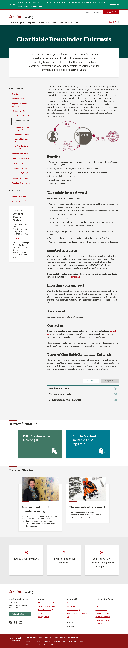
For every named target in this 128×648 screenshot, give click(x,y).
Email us (16, 238)
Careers (40, 613)
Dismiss (112, 5)
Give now (70, 603)
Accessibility (82, 641)
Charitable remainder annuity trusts (21, 128)
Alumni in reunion (101, 610)
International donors (103, 617)
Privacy (38, 641)
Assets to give (17, 163)
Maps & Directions (45, 638)
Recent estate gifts (19, 201)
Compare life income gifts (20, 140)
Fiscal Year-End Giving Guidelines (30, 6)
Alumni (98, 606)
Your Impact (65, 22)
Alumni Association (44, 610)
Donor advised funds (20, 153)
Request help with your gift (76, 613)
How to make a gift (73, 610)
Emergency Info (72, 638)
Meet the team (18, 99)
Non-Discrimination (69, 641)
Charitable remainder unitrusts (21, 121)
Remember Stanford (20, 196)
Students (99, 624)
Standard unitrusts (59, 388)
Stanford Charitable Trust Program (20, 147)
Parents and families (103, 620)
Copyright (47, 641)
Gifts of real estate (20, 168)
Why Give (31, 22)
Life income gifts (18, 111)
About (79, 22)
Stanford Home (31, 638)
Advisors (98, 603)
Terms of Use (30, 641)
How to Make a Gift (47, 22)
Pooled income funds (21, 134)
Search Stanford (59, 638)
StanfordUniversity (15, 639)
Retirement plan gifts (21, 173)
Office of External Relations (47, 606)
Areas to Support (16, 22)
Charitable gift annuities (22, 116)
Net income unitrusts (60, 394)
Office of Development (46, 603)
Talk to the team (18, 614)
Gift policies (71, 606)
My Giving (87, 12)
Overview (15, 94)
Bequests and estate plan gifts (20, 105)
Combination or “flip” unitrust (65, 399)
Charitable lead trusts (20, 158)
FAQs (68, 617)
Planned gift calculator (21, 178)
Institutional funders (103, 613)
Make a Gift (110, 12)
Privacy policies (43, 617)
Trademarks (56, 641)
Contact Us (97, 12)
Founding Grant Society (21, 183)
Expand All (90, 381)
